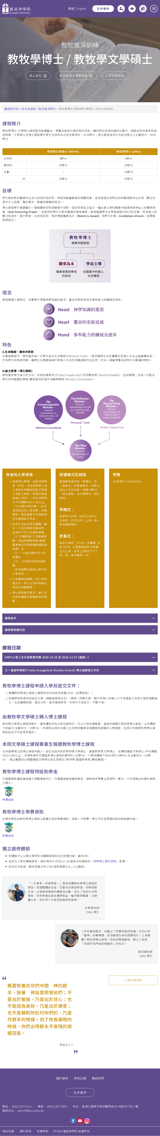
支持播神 (103, 8)
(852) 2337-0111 (22, 1106)
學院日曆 (80, 1078)
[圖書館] (143, 8)
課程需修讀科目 (15, 630)
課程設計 (10, 618)
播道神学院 (11, 109)
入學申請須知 (133, 980)
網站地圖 (8, 1131)
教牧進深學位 (47, 109)
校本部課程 (28, 109)
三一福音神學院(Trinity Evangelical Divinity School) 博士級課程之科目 (52, 670)
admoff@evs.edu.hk (31, 1111)
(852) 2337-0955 (57, 1106)
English (81, 8)
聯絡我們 (98, 1078)
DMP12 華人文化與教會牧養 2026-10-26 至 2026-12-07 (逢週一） (48, 657)
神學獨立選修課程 (104, 861)
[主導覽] (154, 8)
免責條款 (42, 1131)
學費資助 (8, 800)
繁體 (71, 8)
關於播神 (62, 1078)
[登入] (121, 8)
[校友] (132, 8)
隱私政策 (25, 1131)
